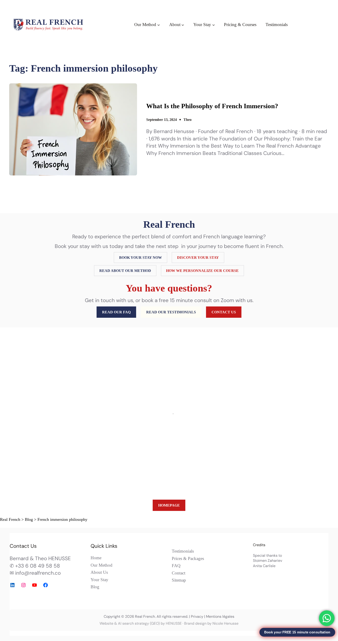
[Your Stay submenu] (213, 24)
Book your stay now (140, 257)
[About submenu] (182, 24)
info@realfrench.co (38, 573)
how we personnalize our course (202, 270)
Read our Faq (116, 312)
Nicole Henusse (225, 623)
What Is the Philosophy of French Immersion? (212, 106)
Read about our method (125, 270)
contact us (224, 312)
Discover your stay (198, 257)
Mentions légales (220, 616)
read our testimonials (171, 312)
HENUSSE (174, 623)
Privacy (197, 616)
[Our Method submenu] (158, 24)
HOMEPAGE (169, 505)
